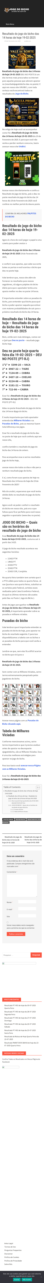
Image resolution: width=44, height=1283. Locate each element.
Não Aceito (27, 1279)
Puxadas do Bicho (10, 423)
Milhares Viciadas (22, 420)
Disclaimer (8, 1254)
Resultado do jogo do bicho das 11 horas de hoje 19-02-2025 (12, 840)
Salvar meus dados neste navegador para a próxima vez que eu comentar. (21, 926)
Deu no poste (20, 819)
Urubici (22, 146)
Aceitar (16, 1279)
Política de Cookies (11, 1257)
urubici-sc (27, 41)
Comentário (12, 872)
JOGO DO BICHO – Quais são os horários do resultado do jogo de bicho (24, 806)
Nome (10, 902)
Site (8, 916)
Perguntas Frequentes (13, 1250)
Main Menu (10, 24)
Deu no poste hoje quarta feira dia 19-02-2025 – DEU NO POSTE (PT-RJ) (25, 802)
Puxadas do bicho (18, 809)
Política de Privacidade (13, 1261)
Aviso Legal (8, 1243)
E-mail (10, 909)
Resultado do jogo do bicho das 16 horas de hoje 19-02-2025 (33, 840)
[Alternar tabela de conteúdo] (36, 787)
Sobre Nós (8, 1264)
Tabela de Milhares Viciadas (21, 811)
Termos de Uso (10, 1247)
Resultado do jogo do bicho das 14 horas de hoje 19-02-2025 (21, 792)
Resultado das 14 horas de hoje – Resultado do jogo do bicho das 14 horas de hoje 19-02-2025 (22, 797)
